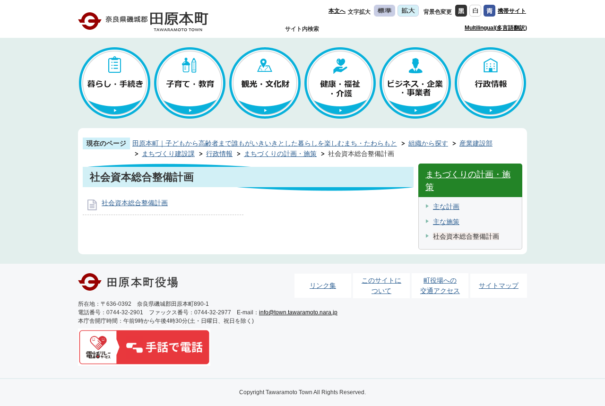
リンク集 (323, 285)
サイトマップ (499, 285)
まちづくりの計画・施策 (280, 153)
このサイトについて (381, 285)
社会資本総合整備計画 (135, 203)
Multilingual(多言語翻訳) (496, 28)
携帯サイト (512, 11)
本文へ (337, 11)
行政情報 (219, 153)
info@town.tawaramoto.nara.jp (298, 312)
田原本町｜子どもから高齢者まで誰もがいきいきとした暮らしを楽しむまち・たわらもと (264, 143)
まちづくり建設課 (168, 153)
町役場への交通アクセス (440, 285)
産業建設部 (476, 143)
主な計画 (446, 206)
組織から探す (428, 143)
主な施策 (446, 221)
